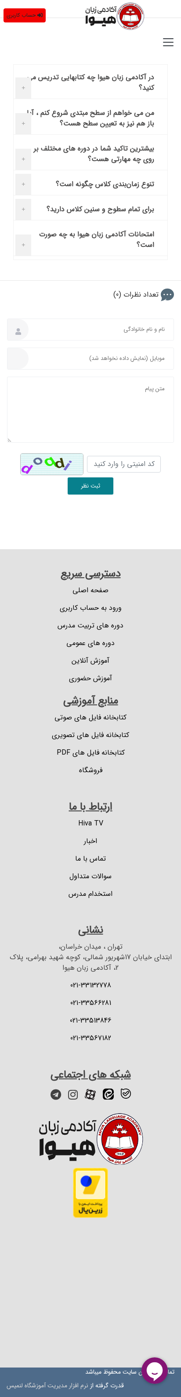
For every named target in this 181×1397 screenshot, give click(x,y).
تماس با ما (90, 859)
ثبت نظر (90, 486)
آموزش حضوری (90, 678)
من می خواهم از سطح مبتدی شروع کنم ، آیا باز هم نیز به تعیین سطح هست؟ (90, 118)
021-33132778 (90, 985)
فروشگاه (90, 770)
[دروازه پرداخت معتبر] (90, 1192)
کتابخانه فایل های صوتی (90, 717)
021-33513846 (91, 1021)
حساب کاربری (21, 15)
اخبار (90, 841)
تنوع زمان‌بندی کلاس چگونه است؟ (105, 184)
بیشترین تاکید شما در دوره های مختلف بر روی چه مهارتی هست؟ (94, 154)
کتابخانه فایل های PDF (91, 753)
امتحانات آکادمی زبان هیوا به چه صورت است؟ (96, 239)
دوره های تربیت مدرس (90, 625)
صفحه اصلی (90, 590)
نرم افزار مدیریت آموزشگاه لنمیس (47, 1385)
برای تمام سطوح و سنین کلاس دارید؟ (100, 209)
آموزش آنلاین (90, 661)
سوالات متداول (90, 876)
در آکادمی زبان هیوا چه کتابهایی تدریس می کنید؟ (90, 82)
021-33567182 (90, 1038)
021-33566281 (90, 1003)
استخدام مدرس (90, 894)
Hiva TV (90, 823)
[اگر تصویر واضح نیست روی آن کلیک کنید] (51, 464)
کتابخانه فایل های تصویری (90, 735)
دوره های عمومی (90, 643)
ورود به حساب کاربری (91, 608)
